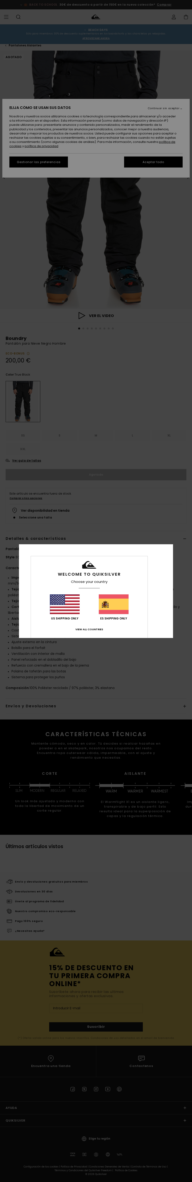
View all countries (89, 629)
